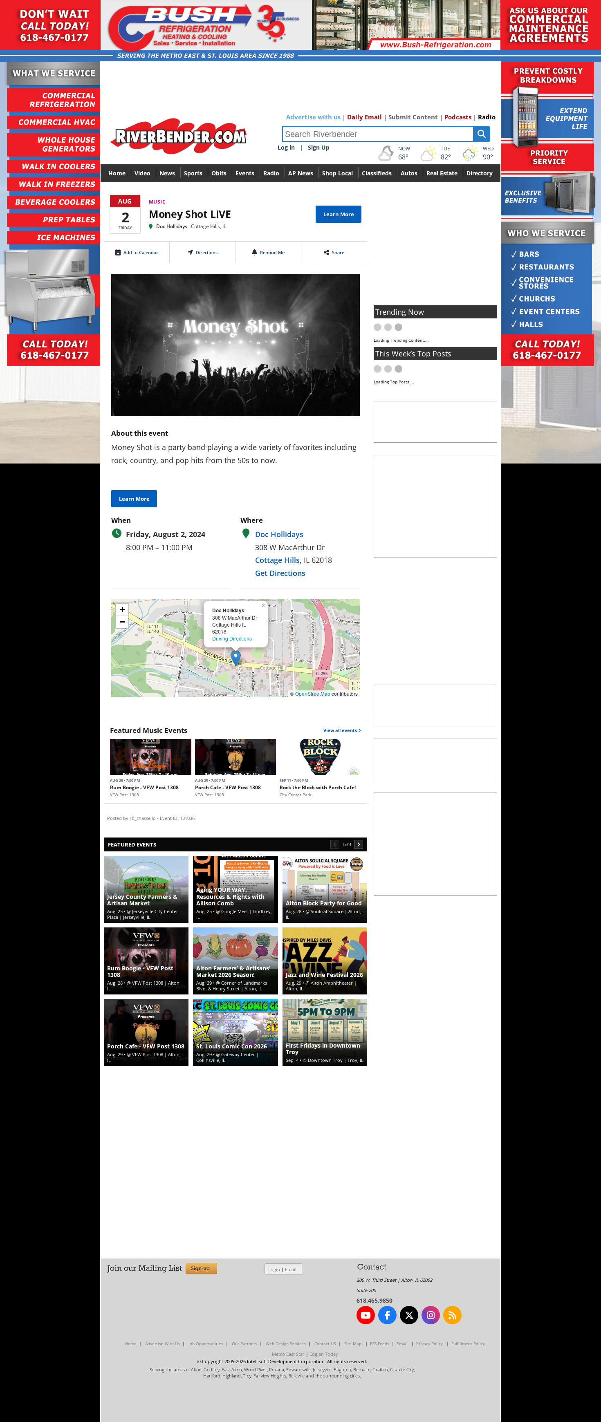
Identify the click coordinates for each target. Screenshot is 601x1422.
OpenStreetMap (312, 693)
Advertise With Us (162, 1343)
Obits (218, 173)
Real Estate (441, 173)
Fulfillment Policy (468, 1343)
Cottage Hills (277, 560)
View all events (340, 730)
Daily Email (364, 117)
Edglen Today (323, 1354)
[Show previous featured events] (334, 844)
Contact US (325, 1343)
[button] (236, 658)
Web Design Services (286, 1343)
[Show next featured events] (358, 844)
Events (244, 173)
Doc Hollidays (171, 226)
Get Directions (280, 573)
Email (290, 1269)
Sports (193, 173)
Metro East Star (288, 1354)
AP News (300, 173)
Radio (487, 117)
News (167, 173)
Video (142, 173)
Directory (479, 173)
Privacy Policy (429, 1343)
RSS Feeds (379, 1343)
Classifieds (377, 173)
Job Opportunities (205, 1343)
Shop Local (337, 173)
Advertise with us (313, 117)
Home (117, 173)
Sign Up (319, 147)
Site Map (352, 1343)
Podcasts (457, 117)
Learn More (338, 214)
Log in (286, 147)
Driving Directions (232, 638)
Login (274, 1269)
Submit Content (413, 117)
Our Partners (244, 1343)
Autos (409, 173)
